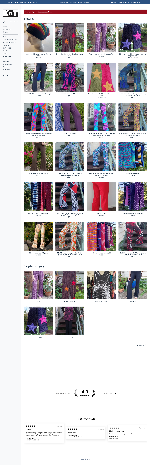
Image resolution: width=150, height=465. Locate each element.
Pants (5, 37)
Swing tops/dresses (9, 42)
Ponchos (6, 45)
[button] (115, 393)
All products (7, 29)
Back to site (6, 69)
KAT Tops (6, 51)
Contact (5, 67)
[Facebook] (8, 75)
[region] (75, 2)
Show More (56, 435)
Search (5, 32)
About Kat (6, 61)
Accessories (7, 56)
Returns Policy (7, 64)
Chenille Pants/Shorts (10, 40)
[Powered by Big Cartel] (85, 459)
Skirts (5, 53)
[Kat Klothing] (10, 13)
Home (5, 26)
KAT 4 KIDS (7, 48)
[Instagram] (4, 75)
